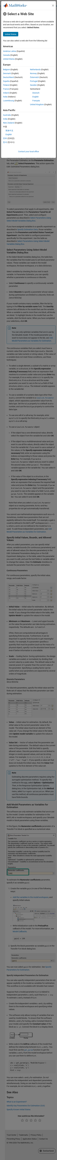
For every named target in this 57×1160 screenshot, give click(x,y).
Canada (6, 55)
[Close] (53, 5)
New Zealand (8, 123)
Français (36, 100)
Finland (6, 85)
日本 (5, 138)
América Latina (9, 51)
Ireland (6, 93)
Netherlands (35, 69)
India (5, 119)
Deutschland (8, 77)
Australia (7, 115)
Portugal (33, 81)
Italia (5, 97)
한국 (5, 142)
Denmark (7, 73)
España (6, 81)
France (6, 89)
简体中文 (9, 130)
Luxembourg (8, 100)
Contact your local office (28, 151)
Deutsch (35, 93)
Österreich (34, 77)
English (35, 97)
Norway (33, 73)
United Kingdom (37, 104)
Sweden (33, 85)
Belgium (6, 69)
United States (9, 59)
